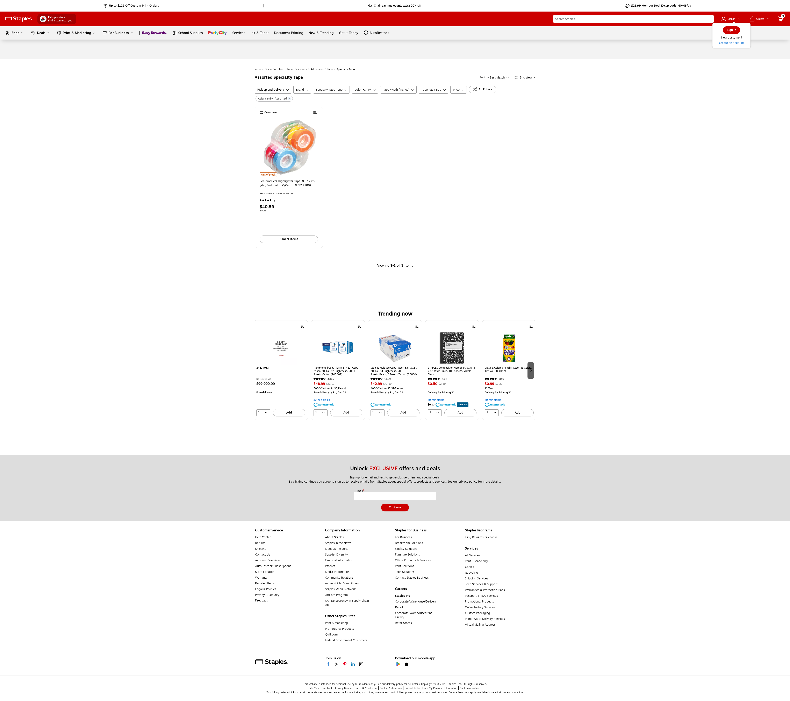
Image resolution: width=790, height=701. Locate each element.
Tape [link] (330, 69)
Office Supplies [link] (274, 69)
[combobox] (633, 19)
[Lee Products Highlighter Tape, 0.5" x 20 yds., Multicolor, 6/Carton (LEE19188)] (289, 147)
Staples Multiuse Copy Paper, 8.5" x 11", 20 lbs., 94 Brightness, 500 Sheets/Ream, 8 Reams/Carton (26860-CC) (394, 371)
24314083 (262, 368)
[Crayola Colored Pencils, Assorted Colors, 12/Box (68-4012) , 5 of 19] (509, 348)
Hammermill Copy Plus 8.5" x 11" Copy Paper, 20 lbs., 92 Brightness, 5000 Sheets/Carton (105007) (336, 371)
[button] (710, 19)
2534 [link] (444, 379)
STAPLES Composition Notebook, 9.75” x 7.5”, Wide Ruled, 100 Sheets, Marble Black (451, 371)
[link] (131, 6)
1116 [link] (501, 379)
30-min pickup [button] (322, 400)
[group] (280, 370)
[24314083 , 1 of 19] (280, 348)
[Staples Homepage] (19, 19)
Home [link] (257, 69)
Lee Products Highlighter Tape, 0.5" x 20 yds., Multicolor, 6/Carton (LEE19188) (287, 183)
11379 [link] (388, 379)
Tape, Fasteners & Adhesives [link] (305, 69)
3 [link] (274, 200)
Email (360, 491)
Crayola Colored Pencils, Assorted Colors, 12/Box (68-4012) (508, 369)
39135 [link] (331, 379)
